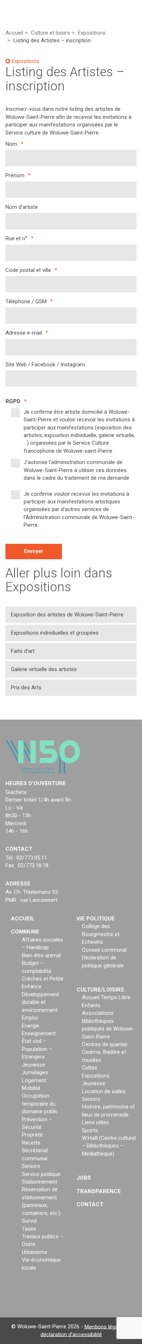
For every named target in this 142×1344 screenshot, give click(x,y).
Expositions (24, 61)
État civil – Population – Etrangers (37, 1049)
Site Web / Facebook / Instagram (45, 364)
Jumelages (35, 1072)
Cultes (89, 1067)
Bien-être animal (41, 955)
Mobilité (31, 1088)
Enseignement (39, 1033)
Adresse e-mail (26, 333)
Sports (90, 1130)
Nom (14, 144)
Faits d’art (23, 651)
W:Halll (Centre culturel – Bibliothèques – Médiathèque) (109, 1146)
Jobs (83, 1177)
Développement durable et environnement (40, 1002)
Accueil (23, 918)
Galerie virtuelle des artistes (44, 669)
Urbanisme (34, 1252)
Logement (34, 1080)
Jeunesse (33, 1064)
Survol (29, 1221)
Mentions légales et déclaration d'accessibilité (85, 1330)
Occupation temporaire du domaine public (40, 1103)
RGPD (16, 401)
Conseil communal (104, 950)
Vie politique (95, 918)
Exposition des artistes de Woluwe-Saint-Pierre (67, 614)
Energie (30, 1025)
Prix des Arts (26, 687)
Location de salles (104, 1091)
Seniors (31, 1166)
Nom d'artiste (21, 207)
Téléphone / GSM (29, 301)
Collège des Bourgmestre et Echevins (100, 934)
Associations (98, 1013)
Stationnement (39, 1182)
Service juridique (41, 1174)
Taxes (29, 1229)
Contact (89, 1204)
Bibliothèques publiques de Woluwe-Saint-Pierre (108, 1029)
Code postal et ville (31, 270)
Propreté (32, 1134)
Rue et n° (19, 238)
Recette (31, 1143)
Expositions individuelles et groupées (55, 633)
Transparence (98, 1191)
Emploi (30, 1017)
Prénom (18, 175)
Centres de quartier (105, 1044)
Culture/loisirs (100, 989)
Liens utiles (95, 1122)
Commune (25, 931)
